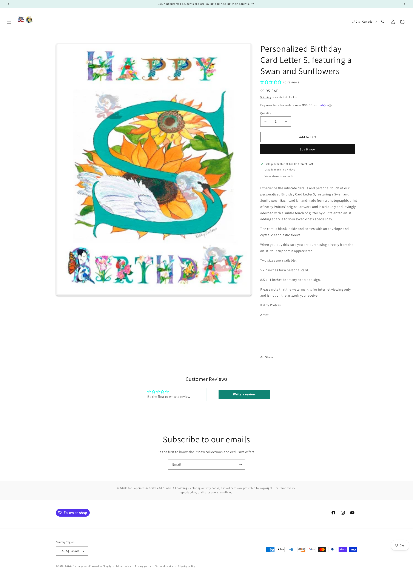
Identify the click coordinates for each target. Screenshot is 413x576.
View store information (280, 176)
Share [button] (269, 357)
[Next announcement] (404, 4)
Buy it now (307, 149)
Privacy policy (143, 566)
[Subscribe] (240, 465)
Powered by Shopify (100, 566)
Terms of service (164, 566)
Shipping (265, 97)
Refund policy (123, 566)
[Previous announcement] (8, 4)
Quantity (265, 113)
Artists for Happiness (77, 566)
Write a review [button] (244, 394)
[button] (9, 21)
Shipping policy (187, 566)
